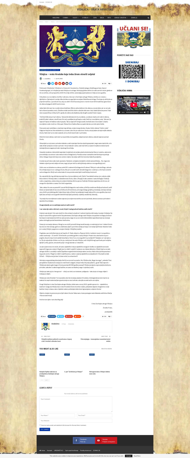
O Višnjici (85, 18)
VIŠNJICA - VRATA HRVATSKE (95, 9)
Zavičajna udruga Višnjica (53, 70)
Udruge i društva (120, 18)
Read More (137, 456)
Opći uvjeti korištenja (71, 450)
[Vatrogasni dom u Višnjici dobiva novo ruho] (100, 362)
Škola (102, 18)
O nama (65, 18)
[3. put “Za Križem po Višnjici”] (75, 362)
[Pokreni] (120, 112)
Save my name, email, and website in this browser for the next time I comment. (63, 425)
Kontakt (41, 2)
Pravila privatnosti (85, 450)
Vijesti (75, 18)
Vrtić (109, 18)
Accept (128, 456)
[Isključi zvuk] (145, 112)
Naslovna (56, 18)
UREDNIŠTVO (58, 450)
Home (43, 450)
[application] (134, 104)
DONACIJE (49, 2)
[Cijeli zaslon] (148, 112)
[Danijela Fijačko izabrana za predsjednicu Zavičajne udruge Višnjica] (51, 362)
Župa (95, 18)
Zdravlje (134, 18)
